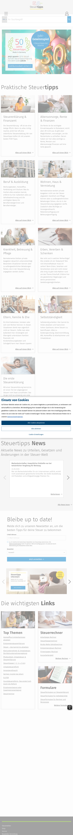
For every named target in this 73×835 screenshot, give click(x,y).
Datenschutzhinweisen (15, 417)
